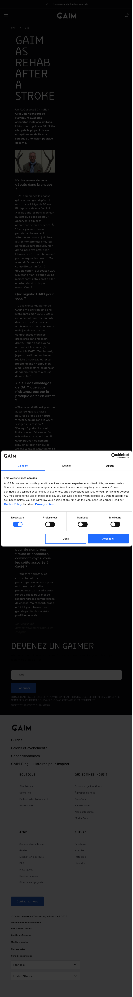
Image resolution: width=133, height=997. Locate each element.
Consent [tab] (23, 465)
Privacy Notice (44, 504)
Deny (66, 538)
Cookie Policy (13, 504)
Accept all (108, 538)
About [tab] (110, 465)
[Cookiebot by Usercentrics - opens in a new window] (114, 455)
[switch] (50, 524)
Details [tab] (66, 465)
